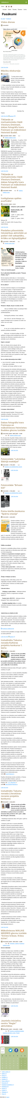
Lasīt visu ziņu (4, 67)
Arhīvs (25, 9)
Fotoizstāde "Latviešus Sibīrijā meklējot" (13, 460)
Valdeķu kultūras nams (10, 137)
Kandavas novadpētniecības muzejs (13, 466)
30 (9, 1068)
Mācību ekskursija (10, 70)
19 (21, 1063)
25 (17, 1065)
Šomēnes (20, 9)
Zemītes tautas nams (9, 243)
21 (2, 1065)
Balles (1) (4, 1073)
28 (2, 1068)
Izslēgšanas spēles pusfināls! (11, 199)
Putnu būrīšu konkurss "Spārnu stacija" (13, 512)
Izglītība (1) (5, 1077)
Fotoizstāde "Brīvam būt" (11, 486)
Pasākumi (8, 18)
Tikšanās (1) (5, 1092)
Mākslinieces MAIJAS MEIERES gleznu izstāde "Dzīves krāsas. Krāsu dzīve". (14, 934)
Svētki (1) (4, 1090)
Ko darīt (3, 18)
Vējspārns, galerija (14, 943)
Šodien (9, 9)
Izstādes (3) (4, 1079)
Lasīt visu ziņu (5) (8, 636)
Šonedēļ (14, 9)
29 (6, 1068)
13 (25, 1061)
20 (25, 1063)
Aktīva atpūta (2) (6, 1071)
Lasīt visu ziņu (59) (8, 116)
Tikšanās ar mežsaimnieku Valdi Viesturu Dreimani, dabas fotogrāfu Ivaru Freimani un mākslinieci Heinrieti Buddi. (13, 126)
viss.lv (7, 1097)
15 (6, 1063)
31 (2, 1058)
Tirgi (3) (4, 1094)
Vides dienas (8, 22)
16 (9, 1063)
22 (6, 1065)
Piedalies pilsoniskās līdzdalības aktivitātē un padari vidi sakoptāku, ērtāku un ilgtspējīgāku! (14, 234)
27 (25, 1065)
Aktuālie (4, 9)
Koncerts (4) (5, 1083)
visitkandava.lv (5, 2)
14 (2, 1063)
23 (9, 1065)
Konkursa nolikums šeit (8, 628)
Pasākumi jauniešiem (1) (8, 1084)
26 (21, 1065)
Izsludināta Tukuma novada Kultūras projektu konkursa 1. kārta (11, 644)
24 (13, 1065)
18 (17, 1063)
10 (13, 1061)
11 (17, 1061)
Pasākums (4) (5, 1086)
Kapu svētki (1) (5, 1081)
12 (21, 1061)
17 (13, 1063)
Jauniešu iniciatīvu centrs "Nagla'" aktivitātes (11, 1023)
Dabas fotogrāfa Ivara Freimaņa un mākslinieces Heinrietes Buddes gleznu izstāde (14, 426)
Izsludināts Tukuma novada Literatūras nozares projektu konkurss (11, 795)
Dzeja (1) (4, 1075)
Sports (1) (4, 1088)
